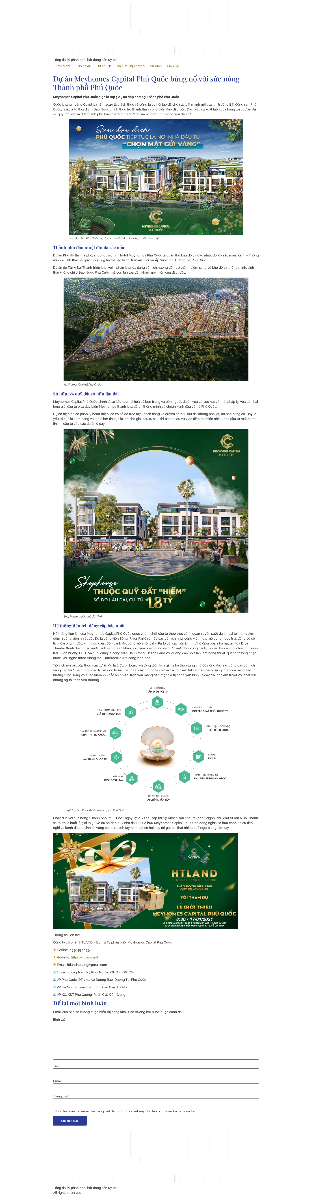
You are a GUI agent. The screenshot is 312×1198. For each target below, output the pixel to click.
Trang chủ (63, 66)
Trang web (61, 1096)
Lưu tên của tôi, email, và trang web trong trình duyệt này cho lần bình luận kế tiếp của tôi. (125, 1111)
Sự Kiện (156, 66)
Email (58, 1081)
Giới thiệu (84, 66)
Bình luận (61, 1019)
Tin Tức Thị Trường (130, 66)
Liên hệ (173, 66)
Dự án (101, 66)
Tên (57, 1066)
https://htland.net (84, 957)
